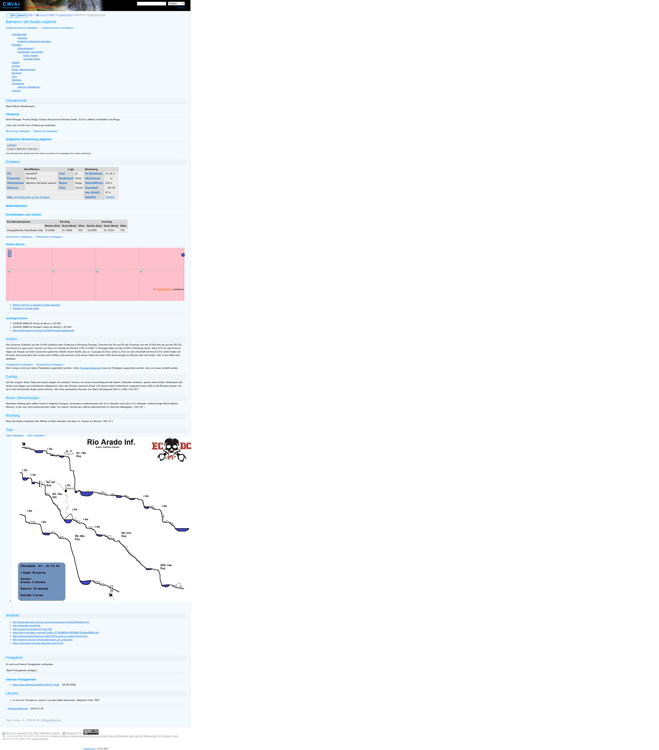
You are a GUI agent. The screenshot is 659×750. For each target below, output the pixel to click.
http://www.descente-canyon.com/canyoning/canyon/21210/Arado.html (51, 622)
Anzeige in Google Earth (26, 308)
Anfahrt (16, 62)
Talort (62, 187)
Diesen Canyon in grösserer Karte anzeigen (36, 305)
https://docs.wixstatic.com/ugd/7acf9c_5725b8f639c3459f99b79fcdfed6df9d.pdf (56, 632)
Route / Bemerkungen (24, 69)
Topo (14, 76)
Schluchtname (15, 182)
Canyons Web (47, 15)
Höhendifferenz (94, 182)
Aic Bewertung (93, 173)
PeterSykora (89, 748)
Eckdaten (17, 45)
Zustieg (16, 66)
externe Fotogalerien (29, 87)
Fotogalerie (18, 83)
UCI (9, 173)
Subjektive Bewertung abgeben (34, 41)
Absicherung (92, 178)
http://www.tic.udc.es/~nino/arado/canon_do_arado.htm (43, 639)
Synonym (12, 187)
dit (12, 15)
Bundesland (66, 178)
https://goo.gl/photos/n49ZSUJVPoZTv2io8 (36, 684)
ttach (21, 15)
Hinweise (22, 38)
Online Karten (30, 55)
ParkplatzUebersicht (91, 368)
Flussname (13, 178)
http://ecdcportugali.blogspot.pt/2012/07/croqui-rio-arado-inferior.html (50, 636)
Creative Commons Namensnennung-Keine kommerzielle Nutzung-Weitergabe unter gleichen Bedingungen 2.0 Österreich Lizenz (114, 736)
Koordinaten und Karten (30, 52)
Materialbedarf (25, 48)
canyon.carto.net (40, 738)
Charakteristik (19, 34)
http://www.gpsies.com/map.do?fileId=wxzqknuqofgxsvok (43, 330)
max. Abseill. (92, 192)
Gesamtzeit (91, 187)
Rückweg (17, 73)
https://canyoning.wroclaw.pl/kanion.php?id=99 (38, 643)
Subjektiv (90, 197)
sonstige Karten (31, 59)
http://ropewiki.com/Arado (26, 625)
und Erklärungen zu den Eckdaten (28, 197)
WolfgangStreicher (96, 15)
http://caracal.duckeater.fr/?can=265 (32, 629)
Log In (181, 7)
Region (63, 182)
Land (62, 173)
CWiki (29, 15)
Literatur (16, 90)
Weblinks (16, 80)
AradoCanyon (65, 15)
